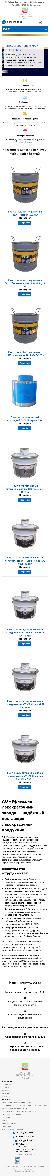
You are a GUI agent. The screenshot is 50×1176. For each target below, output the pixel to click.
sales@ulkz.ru (9, 2)
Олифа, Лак (6, 1126)
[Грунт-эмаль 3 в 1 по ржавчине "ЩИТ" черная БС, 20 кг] (25, 185)
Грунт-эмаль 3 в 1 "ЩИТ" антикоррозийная (19, 1111)
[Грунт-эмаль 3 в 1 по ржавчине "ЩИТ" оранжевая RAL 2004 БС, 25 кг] (25, 326)
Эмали (4, 1120)
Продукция (6, 1084)
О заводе (5, 1087)
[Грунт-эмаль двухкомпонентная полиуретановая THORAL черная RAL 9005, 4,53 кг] (25, 531)
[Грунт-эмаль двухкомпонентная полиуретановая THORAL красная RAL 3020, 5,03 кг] (25, 747)
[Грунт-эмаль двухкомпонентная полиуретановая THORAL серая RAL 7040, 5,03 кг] (25, 675)
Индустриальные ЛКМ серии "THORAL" (17, 1102)
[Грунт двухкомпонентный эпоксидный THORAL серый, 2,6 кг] (25, 393)
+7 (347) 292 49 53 (25, 1132)
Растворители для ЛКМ (11, 1114)
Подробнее (25, 223)
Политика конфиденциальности (25, 1169)
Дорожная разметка (10, 1123)
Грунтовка (6, 1117)
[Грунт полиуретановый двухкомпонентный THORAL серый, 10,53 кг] (25, 460)
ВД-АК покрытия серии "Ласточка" (16, 1108)
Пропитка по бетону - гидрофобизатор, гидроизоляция (24, 1105)
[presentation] (5, 55)
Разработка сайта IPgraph (25, 1171)
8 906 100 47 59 (14, 22)
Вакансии (5, 1093)
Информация (7, 1090)
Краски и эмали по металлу (13, 1129)
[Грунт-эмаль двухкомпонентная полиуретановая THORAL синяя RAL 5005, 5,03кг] (25, 603)
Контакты (6, 1096)
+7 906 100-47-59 (25, 1136)
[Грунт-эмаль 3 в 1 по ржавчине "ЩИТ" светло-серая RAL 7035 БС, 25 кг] (25, 254)
